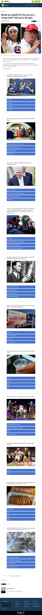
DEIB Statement (18, 603)
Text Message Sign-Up (36, 606)
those (31, 65)
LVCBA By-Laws (26, 606)
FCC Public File (26, 601)
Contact (16, 601)
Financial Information (27, 603)
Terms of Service (35, 603)
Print (40, 21)
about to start (30, 59)
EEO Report (17, 606)
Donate (37, 1)
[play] (3, 5)
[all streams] (40, 5)
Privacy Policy (34, 601)
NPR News (3, 11)
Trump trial (7, 59)
